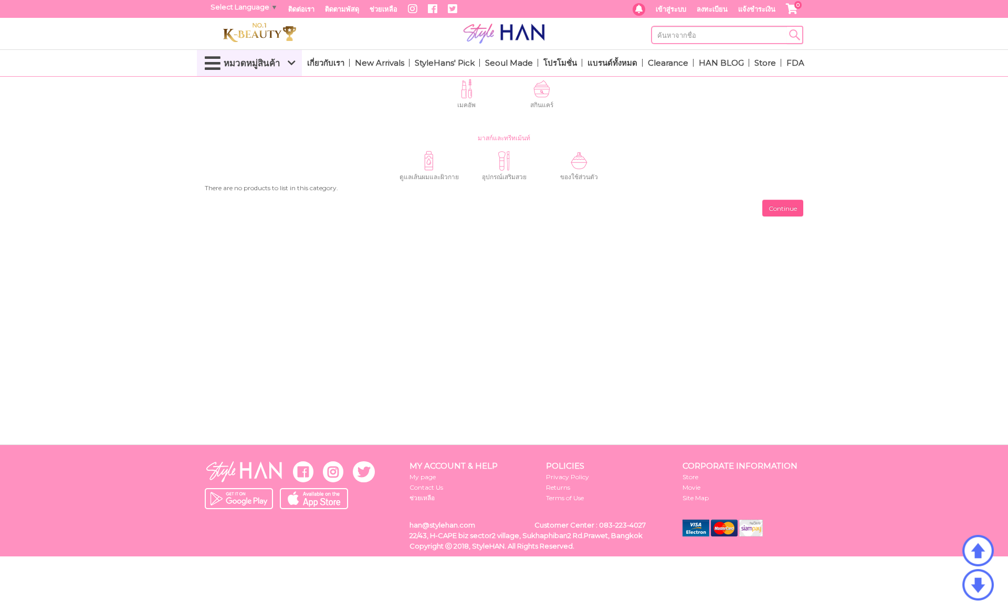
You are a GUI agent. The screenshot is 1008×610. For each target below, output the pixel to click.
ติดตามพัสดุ (342, 9)
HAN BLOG (721, 63)
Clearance (668, 63)
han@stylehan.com (442, 525)
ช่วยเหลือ (383, 9)
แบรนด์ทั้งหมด (612, 63)
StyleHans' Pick (445, 63)
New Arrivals (379, 63)
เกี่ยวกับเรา (325, 63)
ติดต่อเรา (301, 9)
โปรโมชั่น (560, 63)
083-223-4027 (622, 525)
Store (765, 63)
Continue (783, 208)
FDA (795, 63)
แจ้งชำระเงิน (756, 9)
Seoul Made (509, 63)
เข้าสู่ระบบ (671, 9)
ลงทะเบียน (712, 9)
